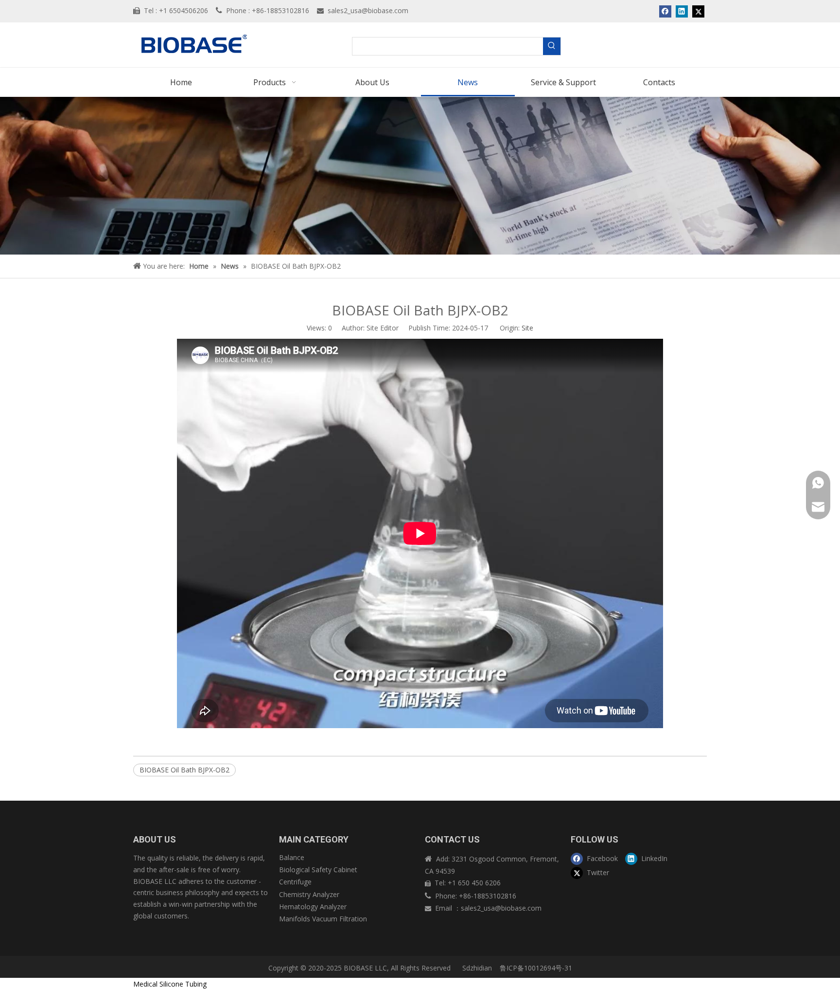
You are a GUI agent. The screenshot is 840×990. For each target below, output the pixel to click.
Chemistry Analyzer (309, 894)
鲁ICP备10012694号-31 (536, 967)
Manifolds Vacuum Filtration (323, 918)
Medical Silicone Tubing (170, 984)
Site (527, 327)
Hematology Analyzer (313, 906)
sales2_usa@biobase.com (368, 10)
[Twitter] (698, 11)
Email (444, 908)
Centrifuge (295, 881)
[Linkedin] (682, 11)
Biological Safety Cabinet (318, 869)
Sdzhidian (476, 967)
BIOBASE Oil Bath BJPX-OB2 (184, 769)
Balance (291, 857)
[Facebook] (665, 11)
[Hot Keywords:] (551, 46)
